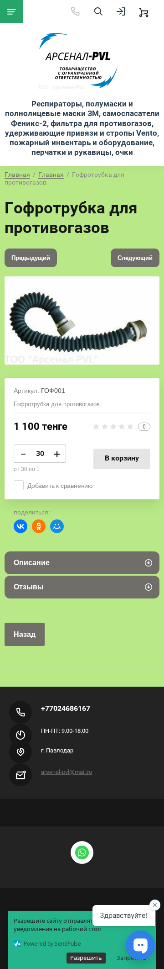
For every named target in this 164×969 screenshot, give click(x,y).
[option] (82, 320)
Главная (17, 174)
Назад (25, 634)
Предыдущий (30, 257)
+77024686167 (65, 708)
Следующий (135, 257)
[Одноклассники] (39, 526)
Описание (32, 563)
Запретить (132, 957)
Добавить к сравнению (60, 485)
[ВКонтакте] (20, 526)
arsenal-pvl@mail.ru (66, 771)
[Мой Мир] (57, 526)
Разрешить (86, 957)
